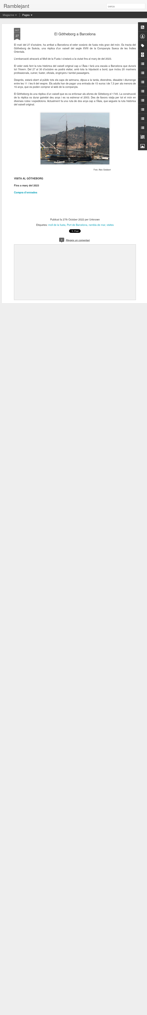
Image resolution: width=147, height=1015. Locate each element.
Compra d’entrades (25, 192)
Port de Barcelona (77, 225)
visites (110, 225)
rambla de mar (97, 225)
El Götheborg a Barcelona (75, 33)
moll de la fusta (56, 225)
